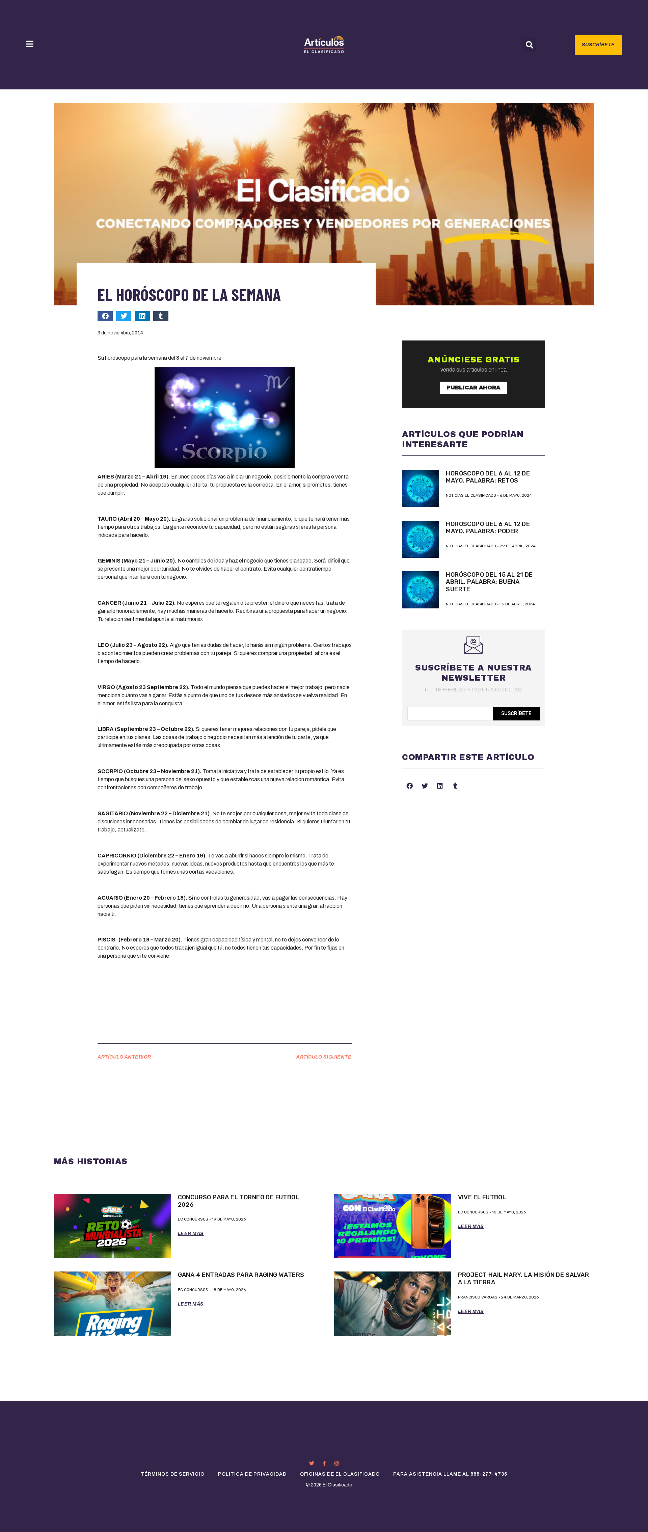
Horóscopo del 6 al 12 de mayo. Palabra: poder (488, 527)
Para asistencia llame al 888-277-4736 (450, 1474)
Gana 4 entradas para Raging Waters (241, 1275)
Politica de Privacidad (252, 1474)
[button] (529, 45)
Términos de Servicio (173, 1474)
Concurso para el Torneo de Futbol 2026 (238, 1201)
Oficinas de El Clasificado (340, 1474)
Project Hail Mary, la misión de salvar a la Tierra (523, 1278)
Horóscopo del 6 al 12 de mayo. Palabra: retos (488, 477)
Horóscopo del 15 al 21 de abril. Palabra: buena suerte (489, 582)
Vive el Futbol (482, 1197)
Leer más (191, 1233)
